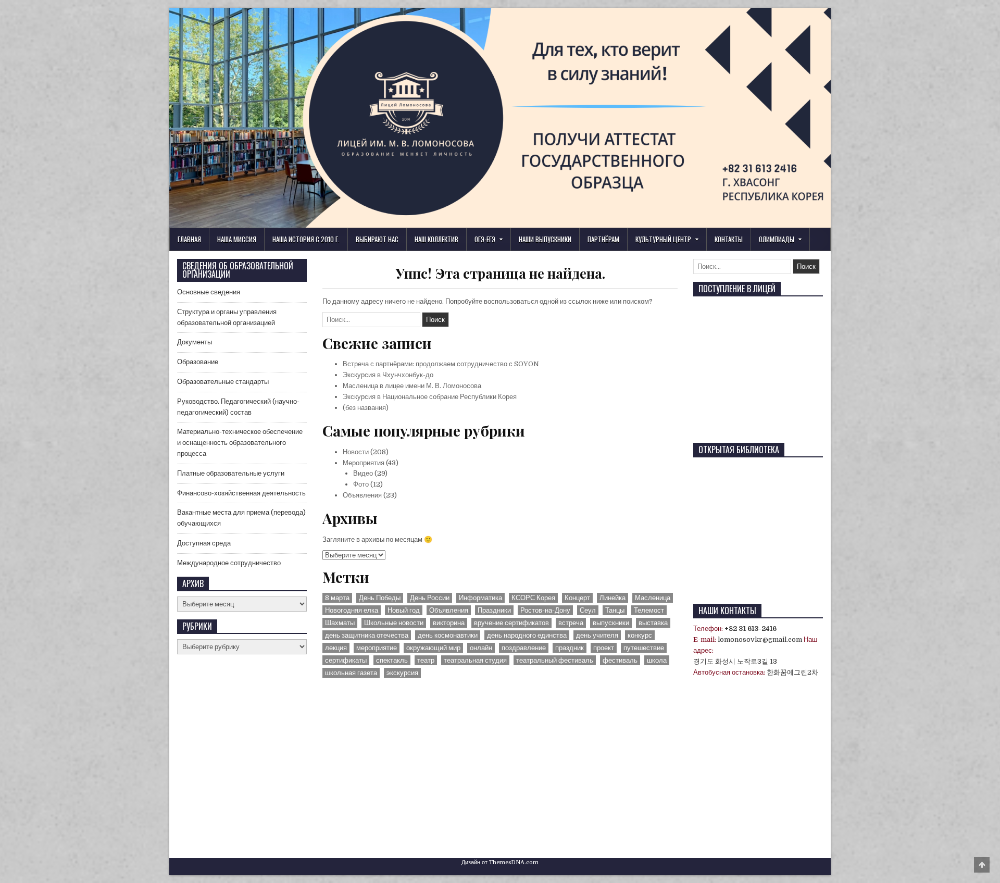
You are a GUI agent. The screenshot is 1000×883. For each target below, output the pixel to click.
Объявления (362, 495)
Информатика (480, 598)
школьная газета (351, 673)
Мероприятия (363, 463)
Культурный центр (663, 239)
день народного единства (527, 635)
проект (603, 648)
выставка (653, 623)
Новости (356, 452)
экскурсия (402, 673)
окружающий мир (433, 648)
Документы (194, 342)
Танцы (614, 610)
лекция (336, 648)
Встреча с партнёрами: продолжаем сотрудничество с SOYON (441, 364)
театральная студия (475, 660)
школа (657, 660)
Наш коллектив (436, 239)
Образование (197, 362)
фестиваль (620, 660)
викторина (449, 623)
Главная (189, 239)
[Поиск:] (372, 320)
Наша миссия (236, 239)
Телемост (649, 610)
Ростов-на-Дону (545, 610)
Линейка (612, 598)
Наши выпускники (545, 239)
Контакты (729, 239)
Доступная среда (204, 543)
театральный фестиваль (554, 660)
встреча (570, 623)
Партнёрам (603, 239)
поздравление (524, 648)
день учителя (597, 635)
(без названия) (366, 408)
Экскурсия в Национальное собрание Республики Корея (430, 397)
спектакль (392, 660)
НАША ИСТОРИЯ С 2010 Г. (306, 239)
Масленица (652, 598)
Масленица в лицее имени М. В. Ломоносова (412, 386)
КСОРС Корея (533, 598)
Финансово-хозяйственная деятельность (241, 493)
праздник (569, 648)
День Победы (380, 598)
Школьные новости (393, 623)
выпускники (611, 623)
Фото (361, 484)
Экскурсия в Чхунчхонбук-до (388, 375)
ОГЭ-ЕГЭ (484, 239)
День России (429, 598)
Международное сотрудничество (229, 563)
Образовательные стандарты (223, 381)
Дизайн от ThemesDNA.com (500, 862)
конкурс (640, 635)
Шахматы (340, 623)
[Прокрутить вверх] (982, 865)
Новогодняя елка (351, 610)
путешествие (643, 648)
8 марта (337, 598)
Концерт (577, 598)
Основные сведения (208, 292)
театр (425, 660)
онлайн (481, 648)
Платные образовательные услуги (230, 473)
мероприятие (376, 648)
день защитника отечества (366, 635)
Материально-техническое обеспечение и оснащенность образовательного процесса (240, 442)
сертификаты (346, 660)
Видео (363, 473)
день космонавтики (448, 635)
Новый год (404, 610)
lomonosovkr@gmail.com (760, 639)
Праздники (494, 610)
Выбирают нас (377, 239)
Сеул (588, 610)
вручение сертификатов (511, 623)
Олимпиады (776, 239)
